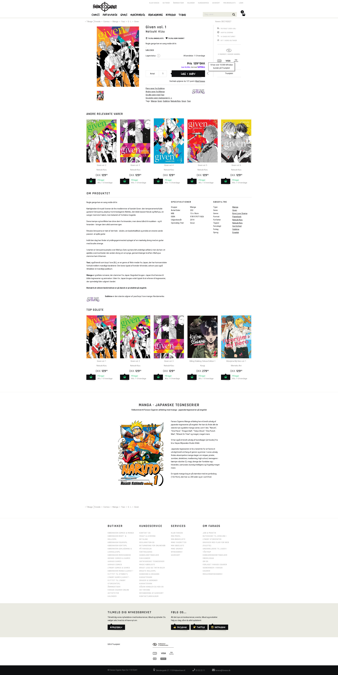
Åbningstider (178, 3)
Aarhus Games (114, 561)
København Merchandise (119, 555)
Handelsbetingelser (149, 555)
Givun (184, 101)
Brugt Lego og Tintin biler (152, 567)
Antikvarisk (110, 14)
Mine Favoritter (178, 542)
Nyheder (171, 14)
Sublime (166, 101)
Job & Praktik (209, 533)
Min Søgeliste (177, 545)
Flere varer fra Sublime (155, 88)
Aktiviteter (113, 593)
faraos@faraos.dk (222, 670)
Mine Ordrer (177, 548)
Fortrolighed (145, 552)
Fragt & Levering (147, 536)
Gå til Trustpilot (114, 644)
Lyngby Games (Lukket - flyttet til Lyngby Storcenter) (119, 580)
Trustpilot (229, 73)
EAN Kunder (144, 558)
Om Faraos (211, 526)
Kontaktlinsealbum (148, 596)
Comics (106, 21)
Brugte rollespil (147, 571)
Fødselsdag (208, 558)
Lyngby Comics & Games (119, 567)
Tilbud (182, 14)
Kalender (191, 3)
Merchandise (138, 14)
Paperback (236, 217)
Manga (115, 21)
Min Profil (175, 536)
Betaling (143, 539)
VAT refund (144, 590)
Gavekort (216, 3)
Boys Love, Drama (239, 213)
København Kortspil (117, 545)
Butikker (166, 3)
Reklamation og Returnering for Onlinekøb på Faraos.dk (152, 545)
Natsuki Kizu (176, 101)
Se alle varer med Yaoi (155, 95)
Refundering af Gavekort (151, 593)
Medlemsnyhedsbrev (212, 574)
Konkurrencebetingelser (215, 555)
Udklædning (155, 14)
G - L (129, 21)
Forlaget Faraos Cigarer (215, 564)
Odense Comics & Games (119, 558)
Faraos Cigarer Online (118, 590)
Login (241, 3)
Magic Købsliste (147, 564)
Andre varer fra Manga (155, 92)
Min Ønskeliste (178, 539)
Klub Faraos (200, 81)
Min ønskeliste (229, 3)
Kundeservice (203, 3)
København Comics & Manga (121, 533)
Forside (97, 21)
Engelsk (235, 232)
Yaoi (123, 21)
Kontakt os (145, 533)
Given (136, 21)
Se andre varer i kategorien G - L (159, 98)
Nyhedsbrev (176, 552)
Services (178, 526)
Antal (152, 74)
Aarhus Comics (115, 564)
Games (124, 14)
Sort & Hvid (236, 226)
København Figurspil (117, 542)
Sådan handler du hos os (151, 586)
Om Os (205, 561)
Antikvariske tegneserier (151, 561)
